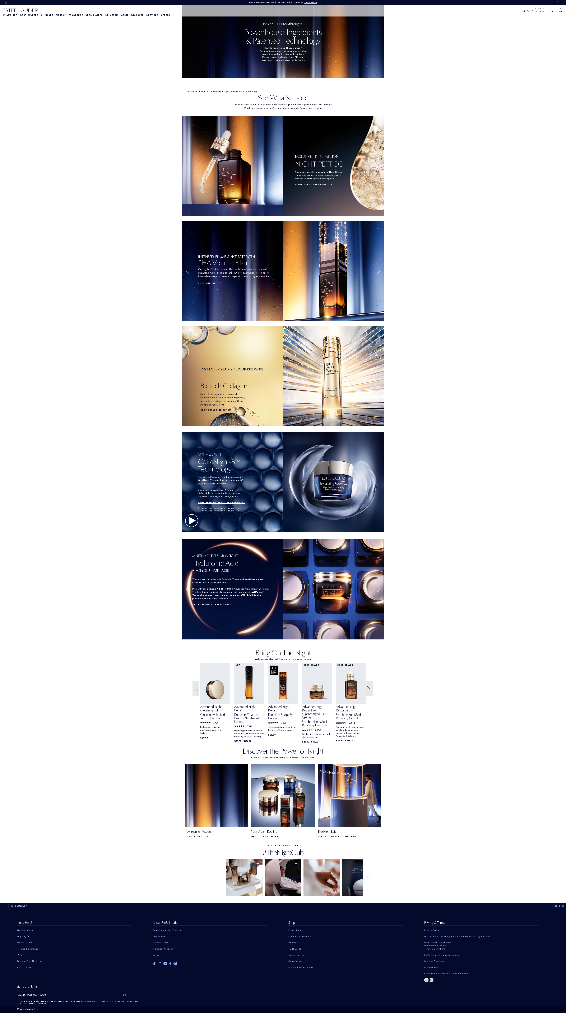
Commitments (160, 936)
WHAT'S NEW (10, 15)
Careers (157, 955)
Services (152, 15)
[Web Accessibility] (481, 979)
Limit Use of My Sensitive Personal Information (437, 942)
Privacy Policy (431, 930)
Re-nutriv (112, 15)
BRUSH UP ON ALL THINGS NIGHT (338, 836)
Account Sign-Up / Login (30, 961)
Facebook (170, 963)
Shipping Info (24, 936)
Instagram (159, 963)
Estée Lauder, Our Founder (167, 930)
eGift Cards (294, 948)
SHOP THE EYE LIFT (210, 283)
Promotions (294, 930)
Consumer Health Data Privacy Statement (446, 973)
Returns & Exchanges (28, 948)
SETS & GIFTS (94, 15)
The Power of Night (196, 91)
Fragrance (76, 15)
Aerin (125, 15)
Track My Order (25, 930)
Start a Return (24, 942)
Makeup (61, 15)
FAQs (20, 955)
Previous (6, 2)
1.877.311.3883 (25, 967)
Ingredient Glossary (163, 948)
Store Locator (295, 961)
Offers (166, 15)
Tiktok (154, 963)
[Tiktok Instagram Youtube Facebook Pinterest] (210, 962)
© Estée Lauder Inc (27, 1008)
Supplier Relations (434, 961)
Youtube (165, 963)
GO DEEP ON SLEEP (197, 836)
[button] (196, 688)
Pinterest (175, 963)
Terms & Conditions (435, 948)
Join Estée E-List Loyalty (533, 11)
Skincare (47, 15)
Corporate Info (161, 942)
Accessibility (431, 967)
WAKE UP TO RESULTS (264, 836)
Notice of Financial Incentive (33, 1003)
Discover (137, 15)
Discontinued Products (300, 967)
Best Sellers (29, 15)
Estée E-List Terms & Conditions (441, 955)
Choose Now (310, 2)
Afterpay (293, 942)
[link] (215, 713)
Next (557, 2)
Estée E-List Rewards (300, 936)
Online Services (296, 955)
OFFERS (559, 906)
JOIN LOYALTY (19, 906)
